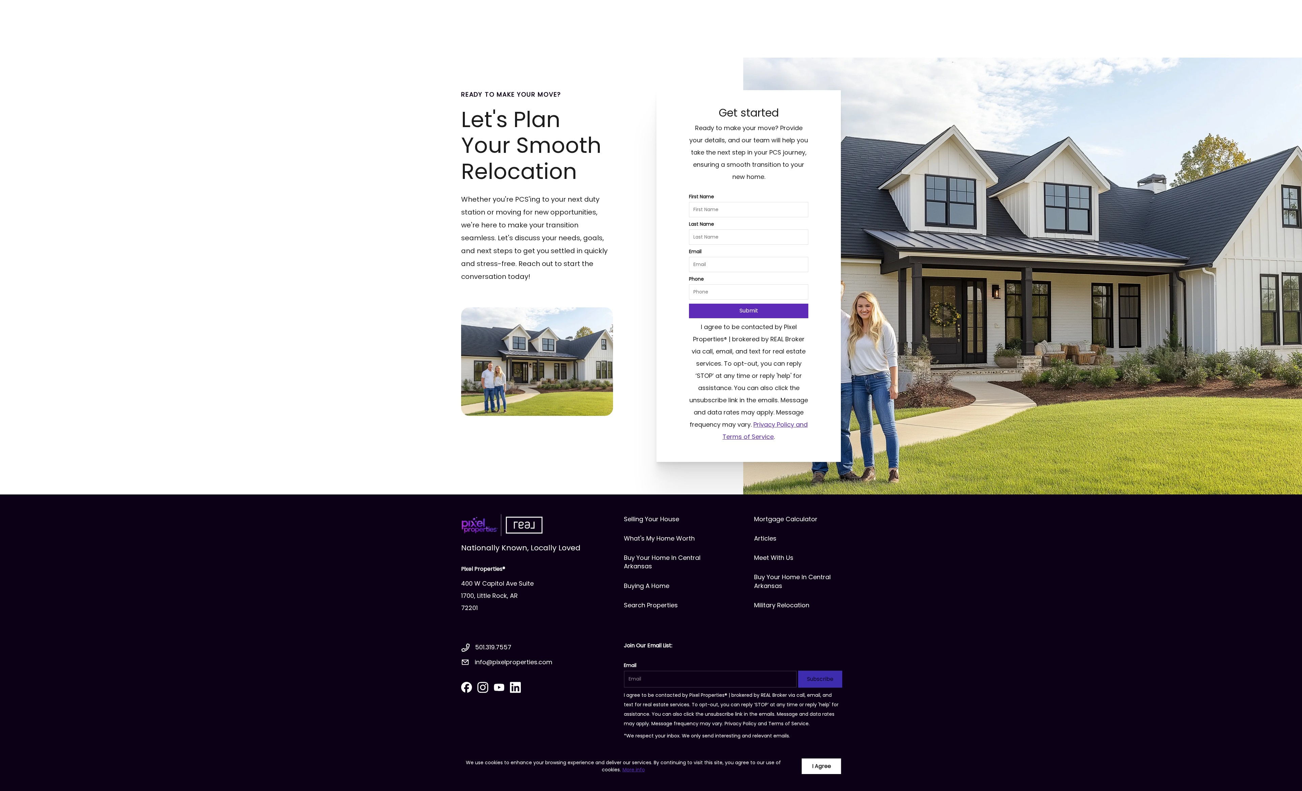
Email (695, 251)
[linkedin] (515, 687)
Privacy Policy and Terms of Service (767, 723)
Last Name (701, 224)
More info (634, 769)
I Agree (821, 766)
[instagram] (482, 687)
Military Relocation (781, 605)
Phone (696, 279)
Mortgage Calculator (785, 519)
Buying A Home (646, 586)
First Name (701, 196)
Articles (765, 538)
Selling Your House (651, 519)
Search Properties (651, 605)
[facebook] (466, 687)
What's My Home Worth (659, 538)
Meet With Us (773, 557)
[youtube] (499, 687)
